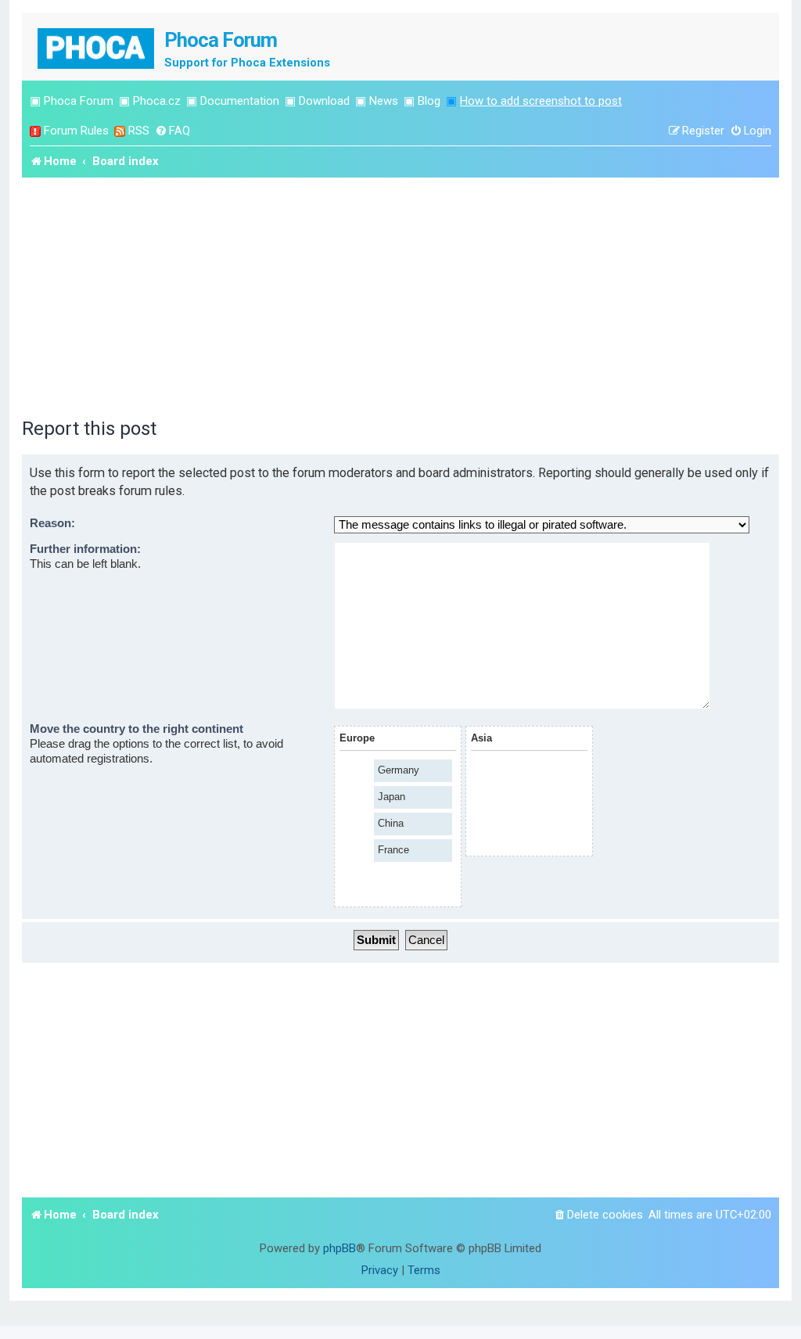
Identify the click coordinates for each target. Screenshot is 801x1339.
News (383, 101)
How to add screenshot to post (541, 101)
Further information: (85, 549)
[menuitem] (172, 131)
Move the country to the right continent (136, 729)
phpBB (339, 1248)
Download (324, 101)
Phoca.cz (157, 101)
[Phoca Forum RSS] (119, 131)
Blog (429, 101)
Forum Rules (76, 131)
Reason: (52, 523)
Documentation (239, 101)
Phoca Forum (78, 101)
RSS (138, 131)
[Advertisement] (400, 294)
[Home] (97, 46)
